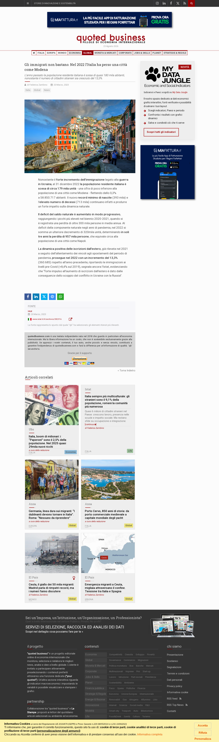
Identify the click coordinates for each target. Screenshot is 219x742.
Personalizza (203, 738)
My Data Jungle (179, 92)
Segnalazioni (174, 667)
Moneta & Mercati (105, 53)
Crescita (129, 654)
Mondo (62, 53)
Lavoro (112, 677)
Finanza (141, 688)
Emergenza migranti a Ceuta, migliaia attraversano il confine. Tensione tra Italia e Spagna (105, 588)
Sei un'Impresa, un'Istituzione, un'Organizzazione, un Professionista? (83, 617)
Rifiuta (203, 732)
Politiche (130, 688)
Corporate (125, 53)
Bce (131, 665)
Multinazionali (116, 671)
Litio (155, 699)
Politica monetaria (118, 665)
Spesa (120, 688)
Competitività (115, 654)
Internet (113, 705)
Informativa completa (149, 734)
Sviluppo (140, 654)
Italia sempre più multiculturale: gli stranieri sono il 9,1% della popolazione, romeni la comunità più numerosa (107, 401)
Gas (125, 699)
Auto (135, 711)
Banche (139, 665)
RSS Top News (176, 705)
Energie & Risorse (95, 699)
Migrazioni (143, 660)
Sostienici (172, 661)
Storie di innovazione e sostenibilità (55, 3)
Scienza (123, 705)
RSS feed (173, 698)
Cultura (136, 716)
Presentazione (175, 654)
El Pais (33, 577)
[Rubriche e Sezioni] (27, 3)
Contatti (171, 711)
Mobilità (89, 710)
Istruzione (123, 677)
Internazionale (147, 694)
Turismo (146, 716)
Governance (115, 660)
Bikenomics (147, 711)
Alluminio (145, 699)
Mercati (149, 665)
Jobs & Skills (142, 53)
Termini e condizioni (178, 673)
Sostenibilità (115, 682)
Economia (75, 53)
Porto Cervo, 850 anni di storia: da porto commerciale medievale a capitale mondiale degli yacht (107, 514)
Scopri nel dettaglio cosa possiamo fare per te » (54, 631)
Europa (51, 53)
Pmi (138, 671)
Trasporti (126, 711)
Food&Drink (115, 716)
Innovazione (92, 705)
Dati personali (174, 679)
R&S (147, 705)
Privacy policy (174, 686)
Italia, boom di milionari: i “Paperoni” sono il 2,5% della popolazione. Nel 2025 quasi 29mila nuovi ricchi (47, 441)
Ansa (32, 504)
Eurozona (114, 694)
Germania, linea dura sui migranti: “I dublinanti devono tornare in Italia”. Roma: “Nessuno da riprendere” (52, 514)
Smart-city (114, 711)
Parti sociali (137, 677)
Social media (136, 705)
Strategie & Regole (175, 53)
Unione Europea (129, 694)
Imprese (130, 671)
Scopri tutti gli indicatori (161, 132)
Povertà (150, 654)
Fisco (112, 688)
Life (130, 451)
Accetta (203, 725)
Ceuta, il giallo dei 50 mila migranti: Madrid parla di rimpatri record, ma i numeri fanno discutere (51, 588)
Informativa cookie (177, 692)
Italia (40, 53)
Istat (30, 311)
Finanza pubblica (94, 688)
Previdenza (150, 677)
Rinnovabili (114, 699)
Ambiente (129, 682)
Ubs (31, 429)
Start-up (147, 671)
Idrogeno (133, 699)
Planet (156, 53)
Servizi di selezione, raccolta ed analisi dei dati (74, 627)
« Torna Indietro (126, 370)
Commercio (129, 660)
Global (87, 53)
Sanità (127, 716)
